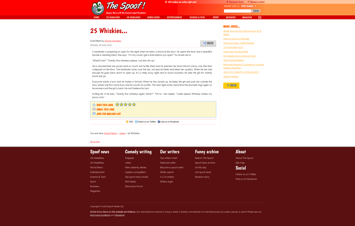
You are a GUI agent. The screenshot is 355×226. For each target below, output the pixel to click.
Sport (93, 181)
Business (94, 186)
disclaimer (120, 215)
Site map (240, 162)
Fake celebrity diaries (135, 167)
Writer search (167, 172)
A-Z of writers (167, 177)
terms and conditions (100, 215)
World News (96, 167)
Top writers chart (168, 158)
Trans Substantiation (233, 60)
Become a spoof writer (171, 167)
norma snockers (113, 41)
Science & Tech (98, 177)
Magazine (95, 191)
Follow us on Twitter (147, 121)
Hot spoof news (203, 172)
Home (96, 17)
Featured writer (168, 162)
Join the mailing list (109, 113)
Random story (202, 177)
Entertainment (97, 172)
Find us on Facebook (246, 179)
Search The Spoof (204, 158)
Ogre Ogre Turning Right (235, 51)
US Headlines (97, 158)
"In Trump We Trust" (233, 47)
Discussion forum (236, 1)
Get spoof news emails (136, 177)
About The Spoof (244, 158)
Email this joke (105, 109)
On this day (200, 167)
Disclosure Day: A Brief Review (238, 43)
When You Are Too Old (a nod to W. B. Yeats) (242, 33)
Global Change (230, 76)
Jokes (128, 162)
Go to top (95, 141)
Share (210, 43)
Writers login (166, 181)
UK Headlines (97, 162)
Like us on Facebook (170, 121)
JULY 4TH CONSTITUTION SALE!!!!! (241, 72)
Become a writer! (257, 1)
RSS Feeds (130, 181)
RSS (131, 121)
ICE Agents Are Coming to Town (239, 56)
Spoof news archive (205, 162)
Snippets (129, 158)
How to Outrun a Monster (236, 38)
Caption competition (135, 172)
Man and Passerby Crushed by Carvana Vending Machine (243, 66)
